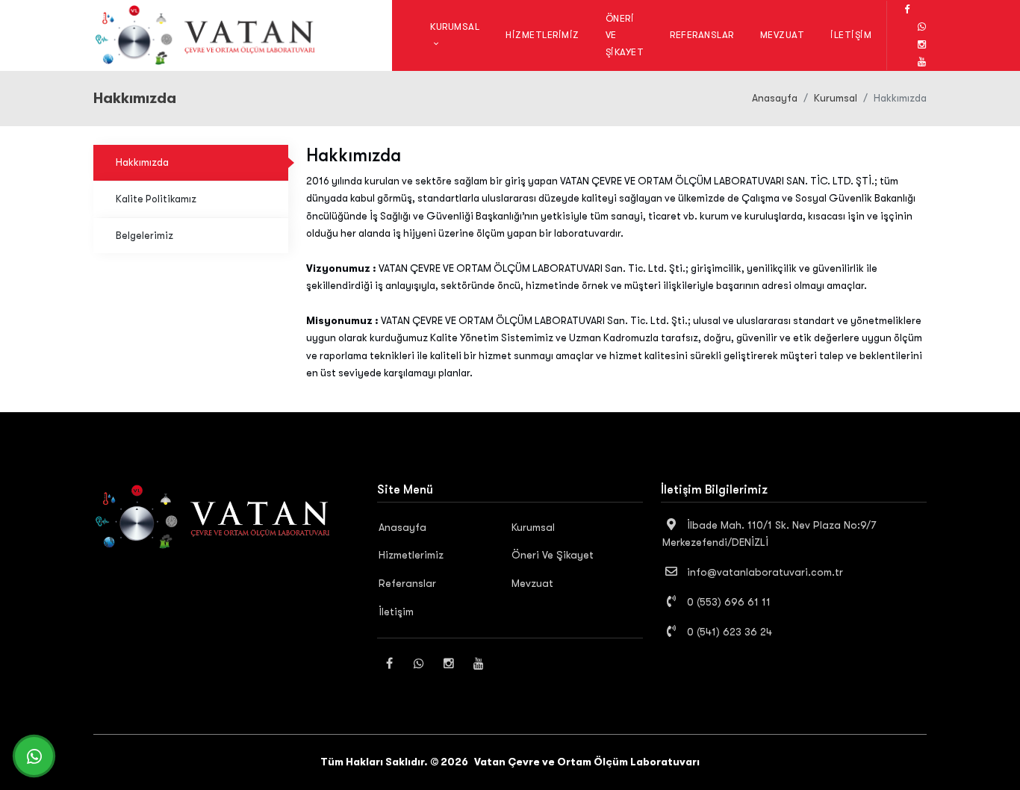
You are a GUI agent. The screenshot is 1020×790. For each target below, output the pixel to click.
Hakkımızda (142, 162)
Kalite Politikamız (156, 199)
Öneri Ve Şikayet (625, 35)
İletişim (850, 34)
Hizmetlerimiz (542, 34)
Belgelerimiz (144, 235)
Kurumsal (835, 98)
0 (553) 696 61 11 (727, 602)
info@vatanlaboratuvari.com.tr (763, 572)
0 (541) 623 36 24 (728, 632)
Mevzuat (782, 34)
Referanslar (702, 34)
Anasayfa (774, 98)
